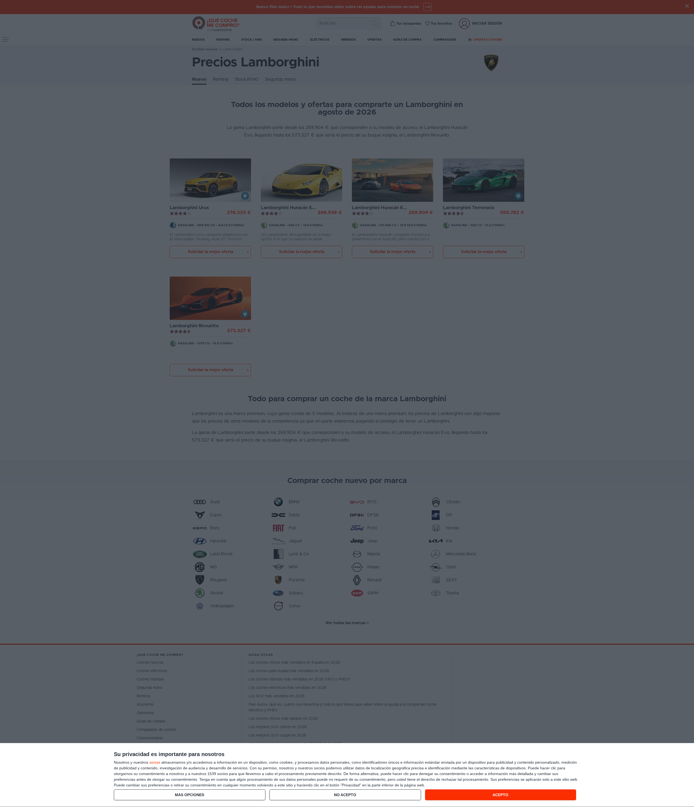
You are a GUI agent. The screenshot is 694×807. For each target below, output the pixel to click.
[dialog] (347, 775)
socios (154, 762)
